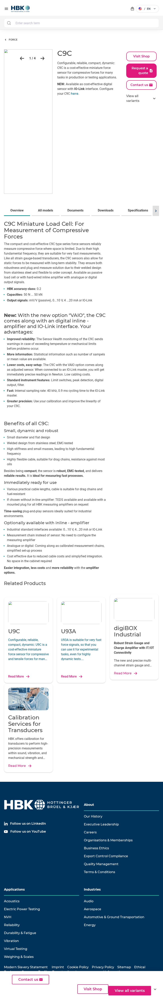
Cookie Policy (78, 967)
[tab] (18, 211)
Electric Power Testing (22, 909)
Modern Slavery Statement (26, 967)
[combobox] (81, 23)
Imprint (58, 967)
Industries (92, 889)
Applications (14, 889)
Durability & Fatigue (20, 933)
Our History (93, 816)
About (89, 805)
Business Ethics (96, 848)
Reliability (12, 925)
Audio (88, 901)
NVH (7, 917)
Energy (90, 925)
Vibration (11, 941)
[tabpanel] (81, 399)
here (74, 94)
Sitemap (124, 967)
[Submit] (9, 23)
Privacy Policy (103, 967)
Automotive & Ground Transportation (114, 917)
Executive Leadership (101, 824)
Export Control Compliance (106, 856)
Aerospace (92, 909)
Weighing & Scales (19, 957)
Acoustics (11, 901)
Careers (90, 832)
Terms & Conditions (99, 872)
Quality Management (101, 864)
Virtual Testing (15, 949)
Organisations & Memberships (108, 840)
